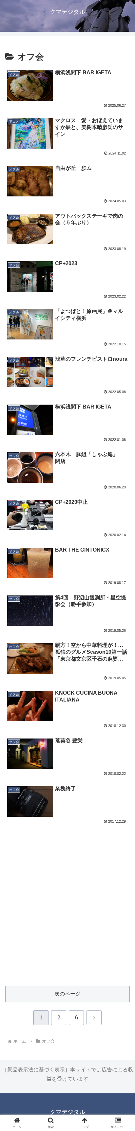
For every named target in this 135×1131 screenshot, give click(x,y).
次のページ (67, 993)
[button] (121, 906)
